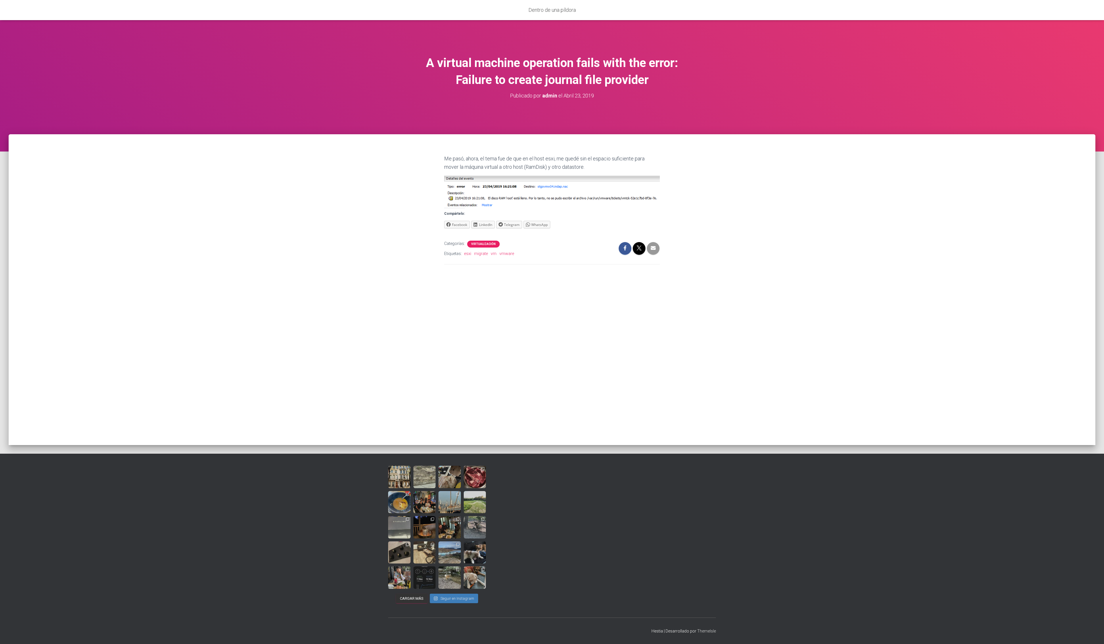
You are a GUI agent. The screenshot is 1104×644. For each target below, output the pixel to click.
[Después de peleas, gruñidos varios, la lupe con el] (424, 552)
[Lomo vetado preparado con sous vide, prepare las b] (475, 477)
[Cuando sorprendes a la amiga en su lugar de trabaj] (424, 502)
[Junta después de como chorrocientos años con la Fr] (449, 527)
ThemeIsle (706, 631)
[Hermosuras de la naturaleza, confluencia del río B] (449, 552)
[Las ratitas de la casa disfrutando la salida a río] (449, 577)
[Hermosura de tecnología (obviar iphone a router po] (424, 577)
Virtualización (483, 244)
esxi (467, 253)
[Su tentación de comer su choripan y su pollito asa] (424, 527)
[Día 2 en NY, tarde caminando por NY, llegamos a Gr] (449, 502)
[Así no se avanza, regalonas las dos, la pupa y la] (449, 477)
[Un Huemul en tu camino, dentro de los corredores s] (424, 477)
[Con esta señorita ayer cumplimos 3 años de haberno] (399, 577)
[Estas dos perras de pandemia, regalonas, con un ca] (475, 577)
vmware (506, 253)
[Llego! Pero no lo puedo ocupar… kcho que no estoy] (399, 527)
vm (494, 253)
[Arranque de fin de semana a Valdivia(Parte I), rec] (399, 502)
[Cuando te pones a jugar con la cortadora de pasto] (475, 502)
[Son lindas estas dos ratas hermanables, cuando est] (475, 552)
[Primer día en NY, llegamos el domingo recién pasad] (399, 477)
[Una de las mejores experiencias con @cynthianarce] (399, 552)
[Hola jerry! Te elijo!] (475, 527)
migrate (481, 253)
